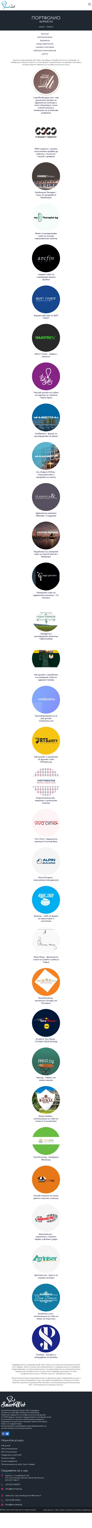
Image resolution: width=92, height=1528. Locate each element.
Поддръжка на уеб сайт (11, 1455)
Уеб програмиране (9, 1449)
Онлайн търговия (45, 47)
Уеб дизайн (6, 1445)
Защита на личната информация (78, 1510)
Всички (45, 34)
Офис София (59, 1510)
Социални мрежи (8, 1458)
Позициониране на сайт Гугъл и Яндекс (18, 1464)
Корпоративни (44, 37)
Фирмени (45, 41)
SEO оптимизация (9, 1452)
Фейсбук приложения (45, 51)
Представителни (44, 44)
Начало (41, 27)
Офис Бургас (48, 1510)
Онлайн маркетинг (9, 1461)
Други (45, 54)
